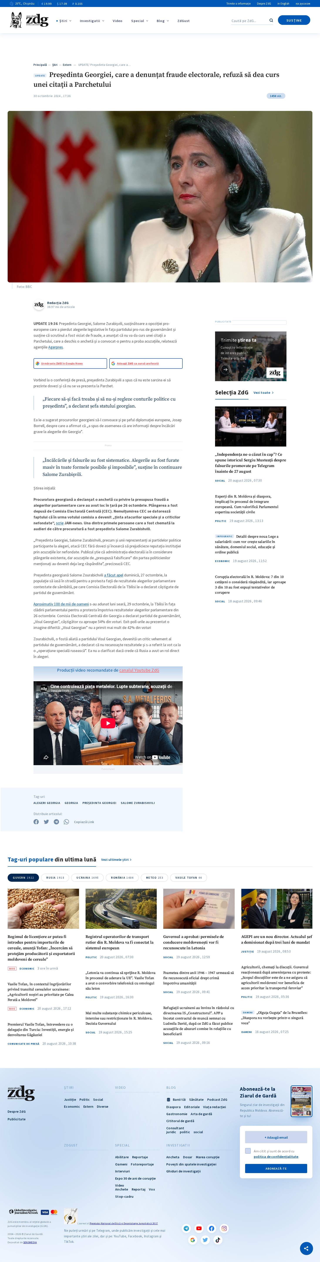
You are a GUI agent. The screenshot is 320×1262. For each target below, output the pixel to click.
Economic (222, 561)
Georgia (71, 803)
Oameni (246, 1032)
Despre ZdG (264, 3)
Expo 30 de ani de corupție (135, 1178)
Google (192, 1240)
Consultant (175, 1128)
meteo (154, 878)
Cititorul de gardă (180, 1121)
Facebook (211, 1228)
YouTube (199, 1228)
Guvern (23, 878)
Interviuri (122, 1171)
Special (137, 21)
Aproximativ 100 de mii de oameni (61, 603)
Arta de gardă (201, 1114)
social (198, 1132)
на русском (303, 3)
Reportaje (140, 1157)
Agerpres (55, 347)
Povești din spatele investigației (191, 1164)
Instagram (224, 1228)
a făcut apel (113, 574)
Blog (161, 21)
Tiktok (217, 1240)
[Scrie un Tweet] (46, 822)
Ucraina (87, 878)
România (122, 878)
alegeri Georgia (47, 803)
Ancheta (172, 1157)
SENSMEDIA (30, 1242)
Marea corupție (208, 1157)
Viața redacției (214, 1107)
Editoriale (192, 1107)
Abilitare (122, 1157)
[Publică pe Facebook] (36, 822)
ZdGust (183, 21)
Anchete (121, 1189)
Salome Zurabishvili (138, 803)
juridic (171, 1132)
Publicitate (16, 1119)
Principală (40, 65)
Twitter (205, 1240)
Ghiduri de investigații (183, 1171)
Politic (220, 521)
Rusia (55, 878)
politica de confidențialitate (276, 1156)
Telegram (186, 1228)
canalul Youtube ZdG (139, 670)
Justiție (247, 951)
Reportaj (139, 1189)
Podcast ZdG (217, 1099)
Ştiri (63, 21)
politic (185, 1132)
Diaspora (173, 1107)
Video (118, 21)
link (226, 369)
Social (220, 480)
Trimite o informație (238, 3)
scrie (60, 522)
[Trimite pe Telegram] (56, 822)
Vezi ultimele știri (115, 859)
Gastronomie (176, 1114)
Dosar (187, 1157)
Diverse (102, 1106)
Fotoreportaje (142, 1164)
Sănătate (196, 1099)
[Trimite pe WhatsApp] (66, 822)
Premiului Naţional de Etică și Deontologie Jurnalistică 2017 (124, 1223)
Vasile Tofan (188, 878)
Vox (152, 1189)
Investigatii (90, 21)
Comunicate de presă (23, 1044)
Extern (67, 65)
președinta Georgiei (99, 803)
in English (283, 3)
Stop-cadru (124, 1196)
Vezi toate (262, 392)
